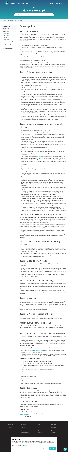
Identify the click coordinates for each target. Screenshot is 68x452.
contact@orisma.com (24, 414)
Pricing (19, 3)
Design (39, 429)
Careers (23, 429)
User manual (53, 429)
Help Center (53, 427)
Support (28, 3)
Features (13, 3)
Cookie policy (24, 445)
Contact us (23, 430)
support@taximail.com (37, 350)
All (38, 427)
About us (23, 427)
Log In (51, 3)
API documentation (55, 430)
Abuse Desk (53, 432)
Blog (23, 3)
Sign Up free (59, 3)
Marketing (40, 430)
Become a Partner (25, 432)
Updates (40, 432)
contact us (33, 251)
